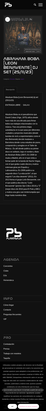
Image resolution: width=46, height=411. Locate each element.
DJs (5, 276)
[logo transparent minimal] (19, 4)
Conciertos (8, 266)
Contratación (8, 344)
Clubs (5, 271)
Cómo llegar (8, 305)
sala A (22, 79)
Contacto (7, 310)
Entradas (12, 79)
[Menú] (39, 4)
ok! (12, 406)
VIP (4, 319)
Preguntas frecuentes (12, 314)
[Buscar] (33, 4)
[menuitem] (33, 4)
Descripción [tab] (10, 89)
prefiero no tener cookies (28, 406)
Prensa (6, 349)
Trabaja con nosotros (12, 354)
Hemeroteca (8, 280)
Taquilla (6, 358)
